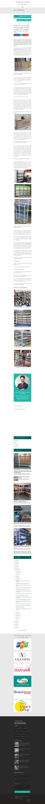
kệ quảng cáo (22, 17)
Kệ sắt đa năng (16, 446)
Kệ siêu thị (15, 442)
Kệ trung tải (16, 444)
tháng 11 (17, 571)
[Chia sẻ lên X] (21, 35)
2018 (16, 624)
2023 (16, 565)
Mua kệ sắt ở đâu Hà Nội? (20, 607)
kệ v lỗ (23, 728)
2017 (16, 626)
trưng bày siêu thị (18, 739)
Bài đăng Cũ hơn (20, 20)
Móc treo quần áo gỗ (19, 733)
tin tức (23, 736)
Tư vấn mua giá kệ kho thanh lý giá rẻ (22, 595)
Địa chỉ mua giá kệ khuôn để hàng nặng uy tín (23, 603)
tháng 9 (17, 574)
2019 (16, 622)
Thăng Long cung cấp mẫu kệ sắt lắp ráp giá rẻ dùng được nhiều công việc (24, 744)
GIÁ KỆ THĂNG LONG (20, 31)
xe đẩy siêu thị (17, 731)
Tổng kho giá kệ (23, 2)
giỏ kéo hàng (17, 736)
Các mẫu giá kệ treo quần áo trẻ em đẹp (22, 589)
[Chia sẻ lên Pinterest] (24, 35)
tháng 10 (17, 573)
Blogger (25, 630)
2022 (16, 566)
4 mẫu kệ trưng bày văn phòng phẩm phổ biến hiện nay (24, 767)
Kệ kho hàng (16, 440)
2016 (16, 627)
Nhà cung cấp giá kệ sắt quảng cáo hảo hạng (23, 599)
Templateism (21, 798)
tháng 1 (17, 618)
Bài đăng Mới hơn (27, 20)
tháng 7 (17, 578)
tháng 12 (17, 569)
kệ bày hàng (21, 16)
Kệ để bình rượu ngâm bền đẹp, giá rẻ (20, 501)
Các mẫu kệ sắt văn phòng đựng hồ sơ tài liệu (23, 587)
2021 (16, 568)
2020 (16, 621)
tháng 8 (17, 576)
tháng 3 (17, 615)
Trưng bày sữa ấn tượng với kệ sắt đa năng (23, 605)
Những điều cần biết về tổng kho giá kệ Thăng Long (22, 551)
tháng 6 (17, 579)
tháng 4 (17, 613)
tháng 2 (17, 617)
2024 (16, 563)
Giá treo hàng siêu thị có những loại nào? (22, 583)
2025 (16, 562)
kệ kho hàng (17, 728)
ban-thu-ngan (25, 731)
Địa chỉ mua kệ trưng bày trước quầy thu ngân (23, 593)
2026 (16, 560)
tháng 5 (17, 612)
